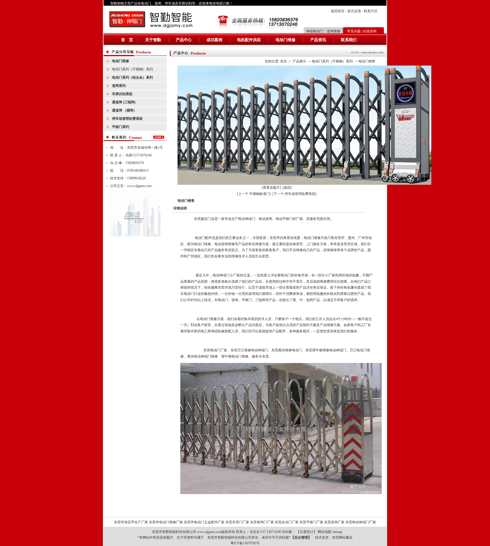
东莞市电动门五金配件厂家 (204, 522)
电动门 (146, 3)
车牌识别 (185, 3)
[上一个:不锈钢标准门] (254, 194)
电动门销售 (366, 61)
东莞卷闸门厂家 (262, 522)
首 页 (127, 40)
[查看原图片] (271, 188)
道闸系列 (119, 86)
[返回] (287, 188)
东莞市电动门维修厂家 (166, 522)
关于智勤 (153, 40)
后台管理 (301, 537)
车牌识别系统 (122, 94)
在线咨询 (370, 31)
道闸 (158, 3)
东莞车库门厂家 (237, 522)
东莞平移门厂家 (311, 522)
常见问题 (354, 31)
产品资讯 (318, 40)
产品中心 (184, 40)
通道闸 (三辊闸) (124, 102)
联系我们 (349, 40)
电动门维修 (285, 40)
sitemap (337, 532)
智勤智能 (117, 3)
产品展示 (299, 61)
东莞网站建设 (342, 537)
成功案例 (214, 40)
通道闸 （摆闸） (124, 110)
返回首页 (338, 11)
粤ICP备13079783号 (245, 543)
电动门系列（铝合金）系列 (132, 77)
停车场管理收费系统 (127, 119)
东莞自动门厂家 (287, 522)
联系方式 (370, 11)
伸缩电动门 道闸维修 (323, 31)
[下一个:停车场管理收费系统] (294, 194)
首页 (283, 61)
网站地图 (324, 532)
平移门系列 (120, 127)
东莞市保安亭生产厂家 (131, 522)
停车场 (170, 3)
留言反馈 (354, 11)
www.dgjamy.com (139, 186)
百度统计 (306, 532)
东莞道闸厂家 (334, 522)
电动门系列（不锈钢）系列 (132, 69)
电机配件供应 (249, 40)
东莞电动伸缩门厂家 (360, 522)
